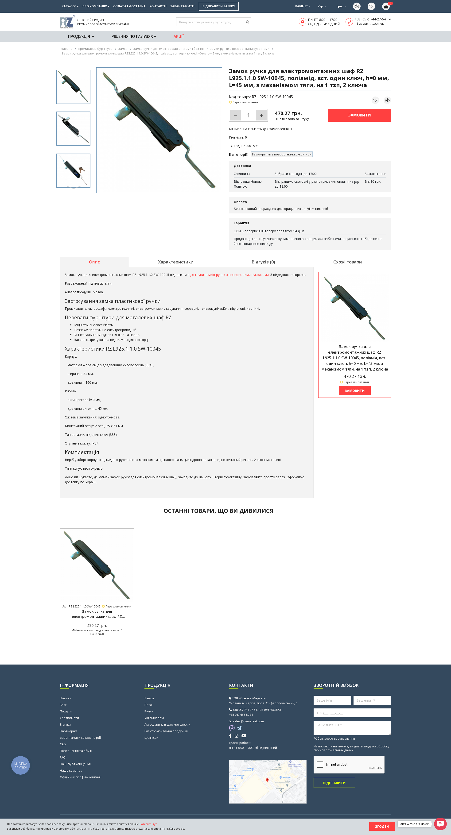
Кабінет (301, 6)
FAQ (63, 757)
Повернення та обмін (76, 751)
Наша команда (71, 770)
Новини (65, 698)
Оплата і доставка (129, 6)
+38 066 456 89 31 (270, 709)
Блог (63, 705)
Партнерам (68, 731)
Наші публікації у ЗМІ (75, 764)
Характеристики (176, 262)
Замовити (359, 115)
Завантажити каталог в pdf (80, 737)
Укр (321, 6)
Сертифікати (69, 718)
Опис (94, 262)
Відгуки (65, 724)
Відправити (334, 783)
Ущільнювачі (154, 718)
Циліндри (151, 737)
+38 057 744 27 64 (245, 709)
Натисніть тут (148, 824)
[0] (375, 6)
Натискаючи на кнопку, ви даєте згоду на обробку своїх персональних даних (351, 748)
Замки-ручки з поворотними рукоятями (281, 154)
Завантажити (182, 6)
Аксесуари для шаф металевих (167, 724)
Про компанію (95, 6)
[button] (73, 187)
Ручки (148, 711)
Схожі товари (347, 262)
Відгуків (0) (263, 262)
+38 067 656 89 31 (241, 714)
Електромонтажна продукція (166, 731)
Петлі (148, 705)
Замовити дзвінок (370, 23)
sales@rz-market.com (248, 721)
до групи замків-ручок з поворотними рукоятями (229, 274)
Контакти (158, 6)
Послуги (66, 711)
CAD (63, 744)
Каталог (70, 6)
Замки (149, 698)
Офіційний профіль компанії (80, 777)
